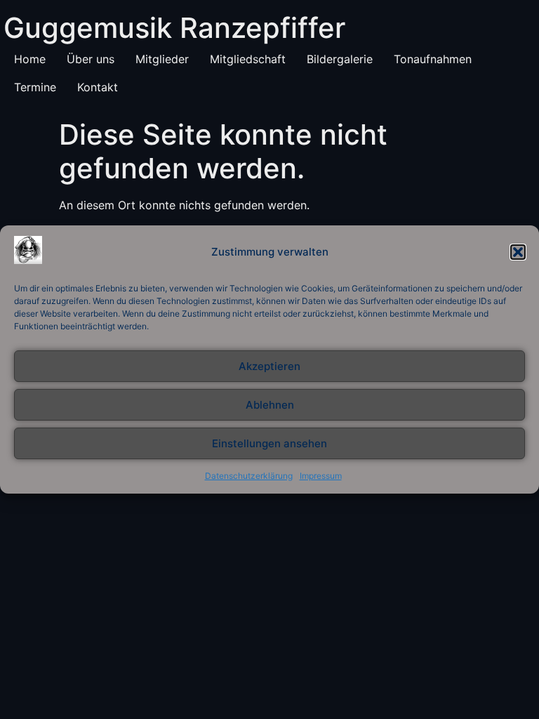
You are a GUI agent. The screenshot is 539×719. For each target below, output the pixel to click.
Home (30, 59)
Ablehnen (270, 404)
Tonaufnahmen (433, 59)
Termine (35, 87)
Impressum (321, 475)
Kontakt (97, 87)
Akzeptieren (269, 366)
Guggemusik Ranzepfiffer (174, 28)
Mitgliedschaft (248, 59)
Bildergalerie (340, 59)
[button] (518, 252)
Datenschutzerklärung (249, 475)
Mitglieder (162, 59)
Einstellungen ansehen (269, 443)
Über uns (90, 59)
